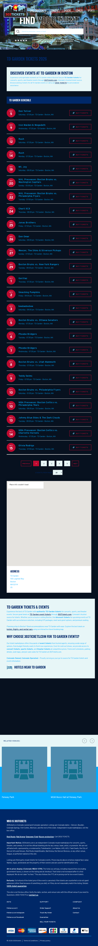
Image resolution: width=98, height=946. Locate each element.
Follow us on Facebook (15, 917)
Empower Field (32, 837)
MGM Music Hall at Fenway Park (66, 797)
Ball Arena (20, 837)
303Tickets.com (50, 80)
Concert (55, 10)
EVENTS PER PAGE (44, 473)
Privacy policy (45, 941)
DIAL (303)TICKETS (38, 10)
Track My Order (46, 913)
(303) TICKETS (61, 83)
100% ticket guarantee (17, 886)
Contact (76, 913)
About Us (76, 908)
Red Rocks (11, 837)
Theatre (67, 10)
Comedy (79, 10)
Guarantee (44, 917)
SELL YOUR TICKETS (47, 922)
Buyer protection (46, 837)
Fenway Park (8, 797)
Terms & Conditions (31, 941)
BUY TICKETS (81, 113)
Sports (91, 10)
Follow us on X (12, 908)
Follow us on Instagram (15, 913)
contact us (33, 895)
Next (75, 464)
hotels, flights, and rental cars (20, 629)
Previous (26, 464)
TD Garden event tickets (40, 615)
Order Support (45, 908)
